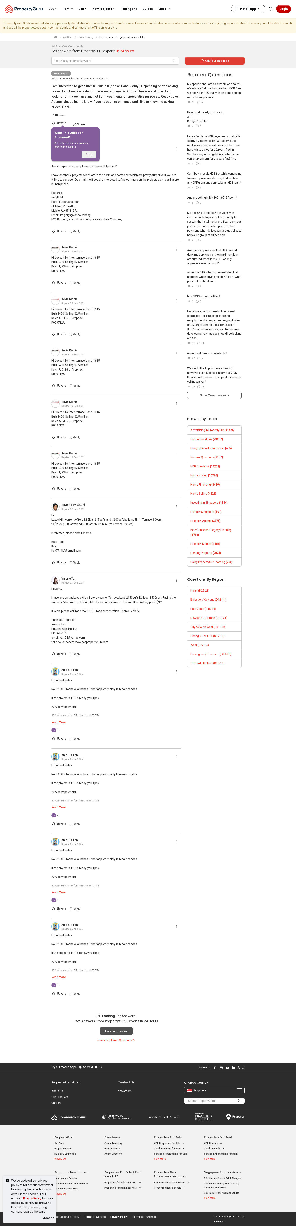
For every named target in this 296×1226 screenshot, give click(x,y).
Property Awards (117, 1117)
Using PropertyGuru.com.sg (211, 562)
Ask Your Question (116, 1031)
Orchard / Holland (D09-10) (207, 663)
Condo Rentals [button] (212, 1148)
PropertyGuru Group (66, 1082)
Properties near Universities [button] (170, 1182)
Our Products (59, 1097)
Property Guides (63, 1148)
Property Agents (205, 520)
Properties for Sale (168, 1137)
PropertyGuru (64, 1137)
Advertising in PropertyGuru (212, 430)
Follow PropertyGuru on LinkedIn (233, 1067)
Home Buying (61, 73)
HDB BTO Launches (65, 1153)
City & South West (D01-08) (207, 627)
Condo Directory (113, 1143)
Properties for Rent (218, 1137)
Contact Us (126, 1082)
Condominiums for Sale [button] (167, 1148)
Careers (56, 1102)
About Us (57, 1091)
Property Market (205, 543)
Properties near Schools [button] (168, 1187)
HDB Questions (205, 466)
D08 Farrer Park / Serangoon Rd (221, 1193)
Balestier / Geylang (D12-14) (208, 599)
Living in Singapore (206, 511)
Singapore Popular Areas (222, 1172)
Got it (89, 154)
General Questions (206, 457)
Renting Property (205, 553)
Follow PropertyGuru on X (238, 1067)
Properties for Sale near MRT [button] (120, 1182)
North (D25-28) (199, 590)
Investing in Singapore (209, 502)
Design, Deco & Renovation (211, 448)
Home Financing (205, 484)
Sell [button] (81, 9)
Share (81, 124)
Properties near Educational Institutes (170, 1174)
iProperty (235, 1117)
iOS (100, 1067)
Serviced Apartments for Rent (221, 1153)
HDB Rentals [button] (211, 1143)
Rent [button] (66, 9)
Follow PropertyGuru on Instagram (220, 1067)
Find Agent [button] (129, 9)
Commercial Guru (68, 1117)
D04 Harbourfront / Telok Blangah (222, 1178)
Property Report (204, 1117)
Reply (76, 231)
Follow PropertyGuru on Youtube (226, 1067)
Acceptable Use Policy (65, 1216)
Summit (164, 1117)
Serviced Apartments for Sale (170, 1153)
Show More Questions (214, 395)
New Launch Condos (65, 1178)
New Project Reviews (66, 1188)
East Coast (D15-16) (203, 608)
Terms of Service (95, 1216)
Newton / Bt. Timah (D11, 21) (208, 617)
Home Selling (203, 493)
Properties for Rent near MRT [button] (121, 1187)
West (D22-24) (199, 645)
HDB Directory (112, 1148)
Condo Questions (206, 439)
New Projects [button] (102, 9)
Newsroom (125, 1091)
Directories (112, 1137)
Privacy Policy (32, 1198)
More (162, 9)
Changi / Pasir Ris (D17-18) (207, 636)
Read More (58, 722)
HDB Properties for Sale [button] (167, 1143)
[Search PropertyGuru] (239, 1100)
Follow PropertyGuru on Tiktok (243, 1067)
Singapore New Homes (71, 1172)
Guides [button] (147, 9)
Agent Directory (113, 1153)
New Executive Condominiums (71, 1183)
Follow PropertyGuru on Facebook (214, 1067)
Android (87, 1067)
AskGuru (59, 1143)
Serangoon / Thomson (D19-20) (210, 654)
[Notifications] (271, 9)
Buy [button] (51, 9)
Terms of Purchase (144, 1216)
